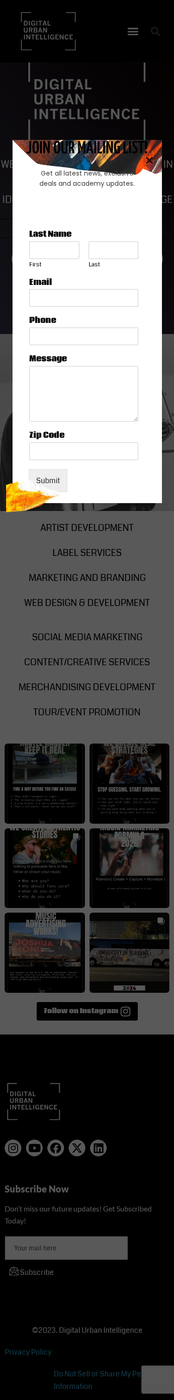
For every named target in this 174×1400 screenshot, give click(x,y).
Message (48, 359)
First (35, 265)
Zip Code (46, 436)
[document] (87, 700)
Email (40, 283)
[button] (149, 160)
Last (94, 265)
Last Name (50, 235)
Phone (42, 321)
